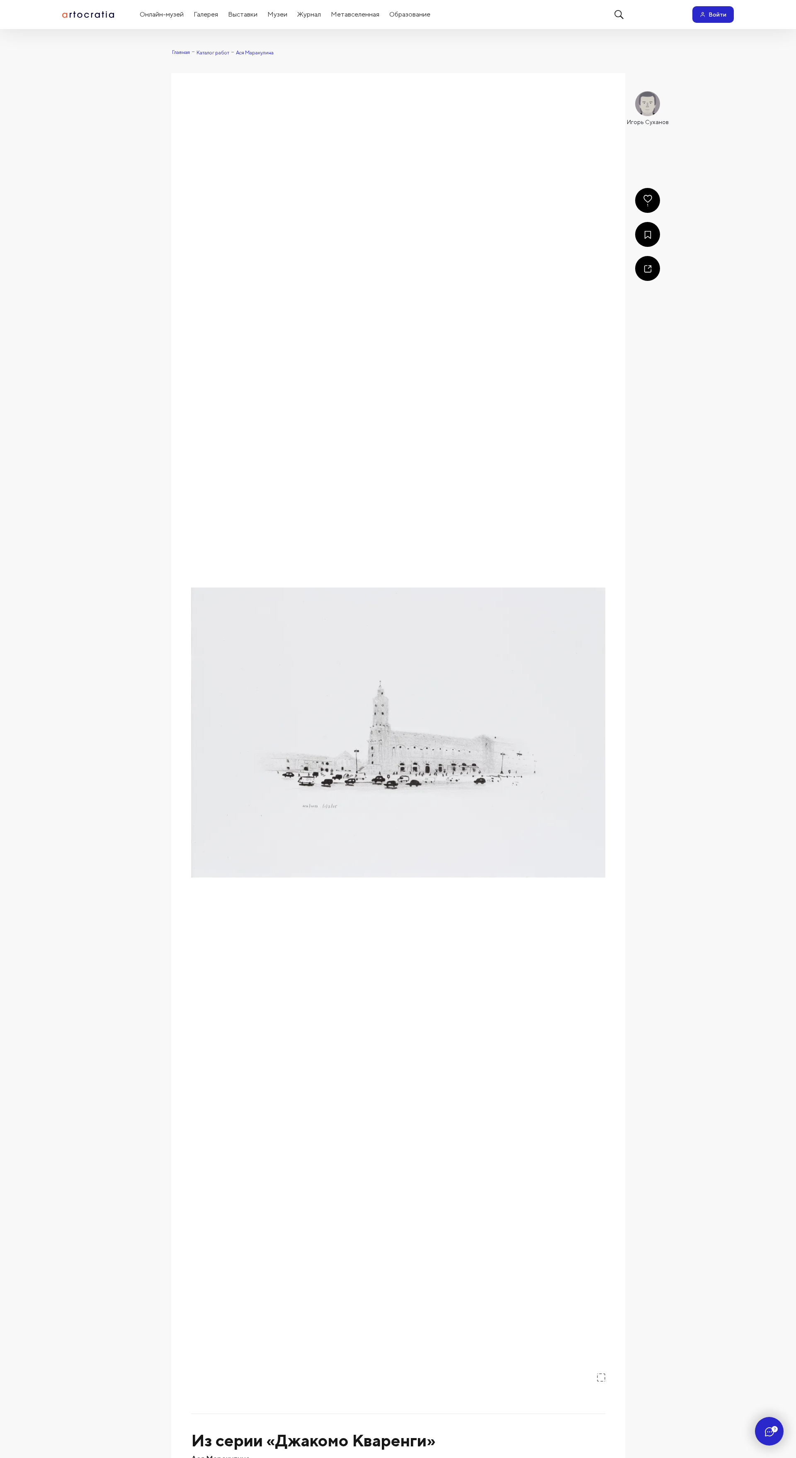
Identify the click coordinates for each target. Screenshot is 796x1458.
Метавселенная (355, 14)
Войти (717, 14)
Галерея (206, 14)
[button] (398, 732)
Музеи (277, 14)
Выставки (242, 14)
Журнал (309, 14)
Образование (409, 14)
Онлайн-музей (162, 14)
